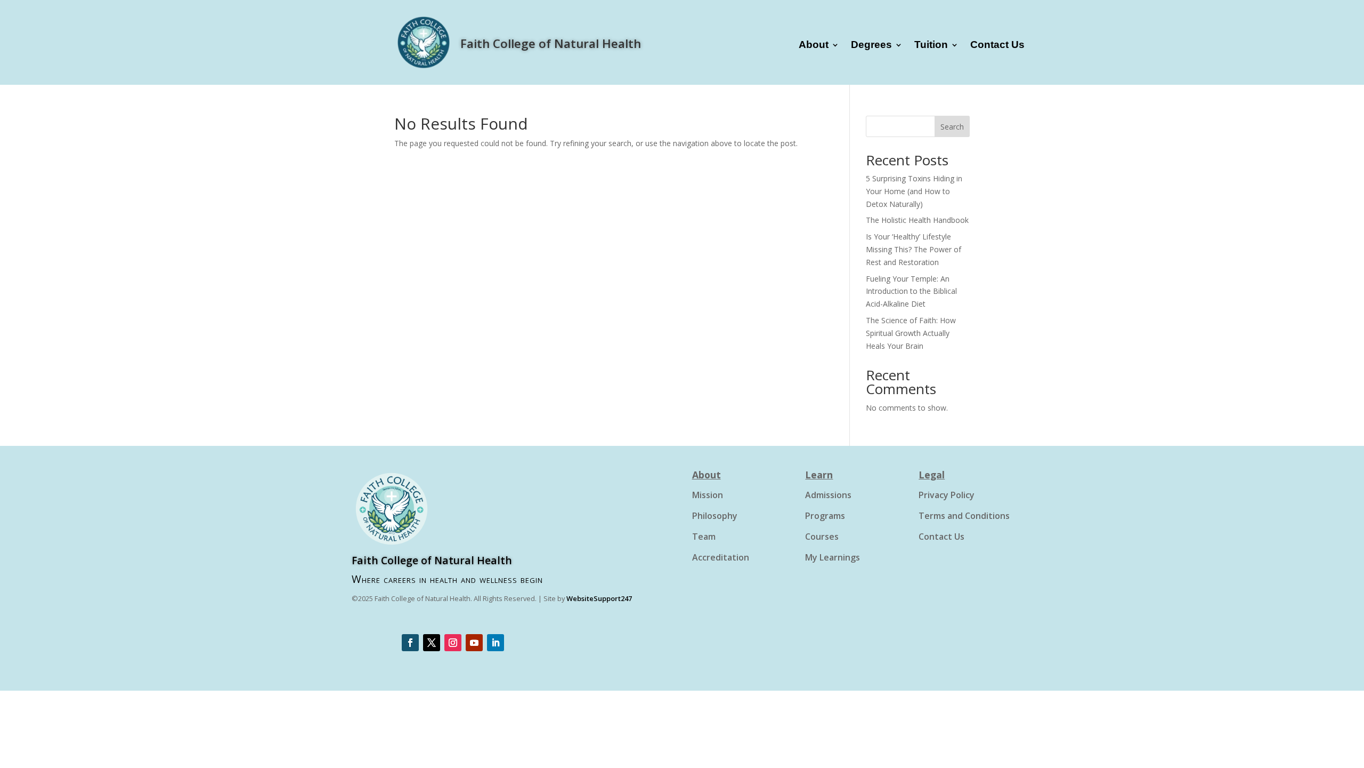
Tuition (931, 45)
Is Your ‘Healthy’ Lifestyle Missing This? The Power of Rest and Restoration (913, 249)
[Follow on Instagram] (452, 642)
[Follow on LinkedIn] (495, 642)
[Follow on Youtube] (474, 642)
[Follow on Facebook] (410, 642)
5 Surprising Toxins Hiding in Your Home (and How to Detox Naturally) (914, 191)
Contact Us (997, 45)
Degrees (871, 45)
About (814, 45)
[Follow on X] (431, 642)
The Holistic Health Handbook (917, 220)
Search (952, 127)
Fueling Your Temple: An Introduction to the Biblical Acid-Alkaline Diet (911, 291)
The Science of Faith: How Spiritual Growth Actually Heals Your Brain (911, 333)
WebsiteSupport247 (599, 598)
